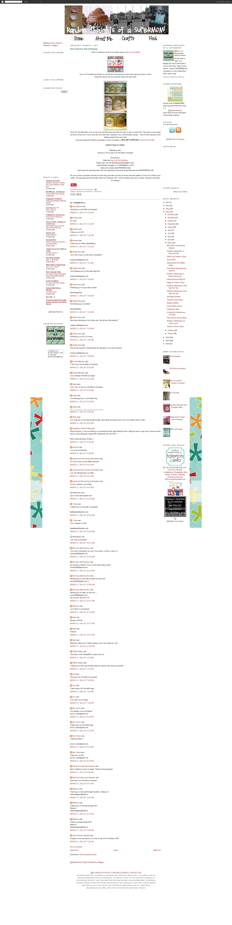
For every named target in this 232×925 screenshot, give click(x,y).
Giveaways (97, 191)
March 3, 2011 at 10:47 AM (82, 601)
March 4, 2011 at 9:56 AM (82, 772)
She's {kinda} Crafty (53, 272)
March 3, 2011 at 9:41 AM (82, 465)
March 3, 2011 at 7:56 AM (82, 340)
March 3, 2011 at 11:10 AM (82, 612)
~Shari (74, 504)
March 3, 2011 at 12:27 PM (82, 623)
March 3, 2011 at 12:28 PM (82, 646)
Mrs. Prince (76, 708)
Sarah (74, 384)
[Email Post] (95, 189)
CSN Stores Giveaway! (177, 368)
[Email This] (71, 194)
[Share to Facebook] (78, 194)
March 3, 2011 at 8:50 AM (82, 423)
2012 (168, 209)
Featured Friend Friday (175, 300)
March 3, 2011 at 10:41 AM (82, 543)
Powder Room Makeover (54, 217)
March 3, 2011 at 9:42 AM (82, 487)
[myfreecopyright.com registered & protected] (116, 873)
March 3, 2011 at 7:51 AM (82, 263)
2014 (168, 202)
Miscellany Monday (174, 297)
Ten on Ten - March (52, 267)
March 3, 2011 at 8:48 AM (82, 412)
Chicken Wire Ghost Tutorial (55, 194)
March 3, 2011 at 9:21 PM (82, 731)
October (171, 221)
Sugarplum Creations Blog (81, 428)
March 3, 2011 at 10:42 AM (82, 557)
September (172, 224)
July (169, 230)
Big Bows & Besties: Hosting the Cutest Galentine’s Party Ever (55, 185)
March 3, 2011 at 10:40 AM (82, 531)
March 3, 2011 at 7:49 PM (82, 692)
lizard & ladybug (52, 281)
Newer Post (74, 850)
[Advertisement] (53, 134)
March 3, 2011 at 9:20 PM (82, 717)
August (170, 227)
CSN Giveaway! (175, 356)
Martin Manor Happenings (55, 265)
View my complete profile (173, 77)
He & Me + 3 (50, 297)
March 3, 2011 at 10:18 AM (82, 499)
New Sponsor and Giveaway (84, 49)
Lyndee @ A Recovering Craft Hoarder (85, 458)
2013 (168, 205)
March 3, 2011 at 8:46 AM (82, 390)
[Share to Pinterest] (80, 194)
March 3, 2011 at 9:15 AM (82, 442)
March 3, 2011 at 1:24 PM (82, 657)
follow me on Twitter (180, 192)
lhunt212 (75, 447)
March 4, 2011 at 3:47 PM (82, 814)
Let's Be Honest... (51, 292)
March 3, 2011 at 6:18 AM (82, 212)
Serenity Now (51, 240)
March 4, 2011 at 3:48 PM (82, 830)
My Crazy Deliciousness (81, 548)
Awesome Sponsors (84, 191)
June (169, 233)
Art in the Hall (174, 393)
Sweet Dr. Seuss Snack (175, 326)
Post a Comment (76, 847)
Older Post (157, 850)
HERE (169, 113)
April (169, 240)
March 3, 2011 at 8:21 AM (82, 379)
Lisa (73, 674)
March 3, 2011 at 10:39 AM (82, 515)
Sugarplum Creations (54, 199)
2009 (168, 341)
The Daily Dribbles (53, 258)
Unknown (75, 606)
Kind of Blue (171, 260)
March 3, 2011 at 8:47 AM (82, 401)
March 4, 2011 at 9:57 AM (82, 784)
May (169, 236)
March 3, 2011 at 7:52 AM (82, 279)
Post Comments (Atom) (88, 854)
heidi (74, 617)
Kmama (75, 218)
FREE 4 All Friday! (175, 429)
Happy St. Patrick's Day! (175, 282)
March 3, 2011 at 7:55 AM (82, 328)
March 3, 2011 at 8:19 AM (82, 367)
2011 (168, 212)
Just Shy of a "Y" (52, 208)
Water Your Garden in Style (176, 256)
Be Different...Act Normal (55, 192)
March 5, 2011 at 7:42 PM (82, 842)
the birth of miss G (52, 253)
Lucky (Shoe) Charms (174, 306)
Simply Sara (76, 252)
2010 (168, 337)
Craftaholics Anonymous (55, 215)
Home (116, 850)
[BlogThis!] (73, 194)
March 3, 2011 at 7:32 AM (82, 247)
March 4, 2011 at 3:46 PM (82, 797)
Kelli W (180, 51)
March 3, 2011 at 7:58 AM (82, 356)
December (171, 214)
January (171, 333)
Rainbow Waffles (173, 303)
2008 (168, 344)
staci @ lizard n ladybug (80, 835)
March (170, 243)
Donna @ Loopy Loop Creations (83, 766)
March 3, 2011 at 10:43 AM (82, 571)
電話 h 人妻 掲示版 (52, 260)
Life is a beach (51, 210)
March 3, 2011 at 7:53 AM (82, 296)
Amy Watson (77, 206)
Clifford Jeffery (77, 651)
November (171, 218)
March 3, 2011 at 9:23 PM (82, 761)
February (171, 330)
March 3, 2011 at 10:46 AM (82, 584)
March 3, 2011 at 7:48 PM (82, 680)
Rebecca (75, 789)
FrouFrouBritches (78, 361)
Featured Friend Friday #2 (176, 279)
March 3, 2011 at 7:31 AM (82, 224)
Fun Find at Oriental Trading (55, 283)
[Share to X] (76, 194)
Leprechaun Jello (173, 309)
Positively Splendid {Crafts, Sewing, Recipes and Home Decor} (56, 302)
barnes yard (50, 233)
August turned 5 (51, 235)
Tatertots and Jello (53, 181)
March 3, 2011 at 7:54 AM (82, 312)
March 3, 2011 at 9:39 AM (82, 453)
